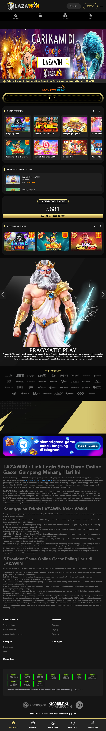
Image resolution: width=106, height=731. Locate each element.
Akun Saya (93, 728)
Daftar (90, 6)
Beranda (13, 728)
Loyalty (55, 630)
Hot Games (16, 18)
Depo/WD (53, 728)
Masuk (73, 6)
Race (90, 18)
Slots (40, 18)
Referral (55, 634)
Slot (5, 652)
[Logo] (23, 6)
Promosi (55, 625)
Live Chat (73, 728)
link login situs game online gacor (38, 480)
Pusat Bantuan (9, 630)
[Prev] (93, 111)
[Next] (99, 111)
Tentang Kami (9, 625)
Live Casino (65, 18)
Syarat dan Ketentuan (12, 634)
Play (61, 90)
